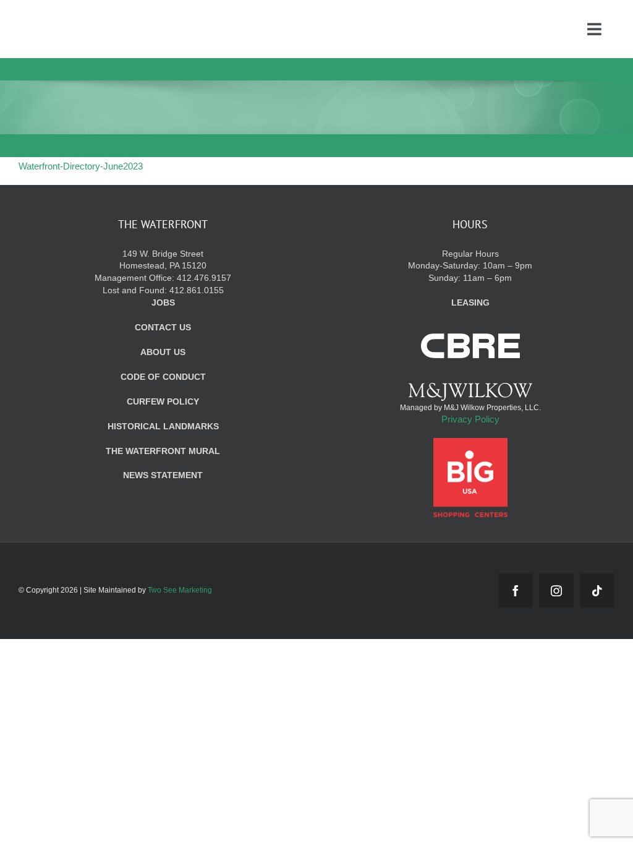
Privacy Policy (470, 419)
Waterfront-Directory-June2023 (81, 166)
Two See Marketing (180, 590)
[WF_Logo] (110, 17)
